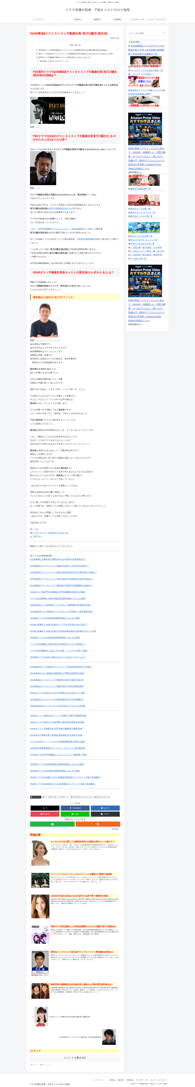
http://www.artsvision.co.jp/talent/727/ (48, 340)
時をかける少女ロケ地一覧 (142, 243)
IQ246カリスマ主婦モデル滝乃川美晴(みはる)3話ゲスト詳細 (57, 693)
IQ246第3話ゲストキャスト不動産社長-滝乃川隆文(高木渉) (56, 680)
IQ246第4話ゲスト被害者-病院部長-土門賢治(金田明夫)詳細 (57, 673)
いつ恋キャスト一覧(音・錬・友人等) (147, 251)
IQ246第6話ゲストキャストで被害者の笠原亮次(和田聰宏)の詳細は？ (61, 585)
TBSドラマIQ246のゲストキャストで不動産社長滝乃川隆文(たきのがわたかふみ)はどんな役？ (76, 54)
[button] (105, 814)
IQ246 (38, 127)
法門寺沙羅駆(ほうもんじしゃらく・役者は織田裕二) (62, 229)
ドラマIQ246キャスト (62, 797)
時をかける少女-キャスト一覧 (143, 240)
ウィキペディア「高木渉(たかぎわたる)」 (51, 533)
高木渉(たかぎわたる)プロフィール (54, 61)
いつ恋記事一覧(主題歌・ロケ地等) (146, 247)
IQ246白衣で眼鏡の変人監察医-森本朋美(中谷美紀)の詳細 (56, 735)
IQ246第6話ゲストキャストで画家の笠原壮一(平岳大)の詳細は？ (59, 566)
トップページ (98, 1080)
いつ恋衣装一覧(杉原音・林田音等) (146, 255)
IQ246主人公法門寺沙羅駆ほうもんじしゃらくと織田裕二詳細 (58, 755)
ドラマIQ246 (49, 797)
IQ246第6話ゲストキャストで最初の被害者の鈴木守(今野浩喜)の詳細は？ (63, 572)
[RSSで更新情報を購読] (98, 824)
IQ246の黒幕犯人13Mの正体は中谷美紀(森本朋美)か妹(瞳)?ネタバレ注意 (63, 631)
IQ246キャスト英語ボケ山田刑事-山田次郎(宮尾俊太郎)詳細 (57, 722)
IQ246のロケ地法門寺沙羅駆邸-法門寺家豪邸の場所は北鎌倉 (57, 592)
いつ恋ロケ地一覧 (138, 258)
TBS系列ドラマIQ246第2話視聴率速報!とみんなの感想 (55, 771)
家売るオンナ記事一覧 (140, 209)
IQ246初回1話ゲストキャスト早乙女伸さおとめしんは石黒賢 (57, 706)
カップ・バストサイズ (158, 1080)
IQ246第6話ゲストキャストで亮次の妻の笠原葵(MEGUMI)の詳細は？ (61, 579)
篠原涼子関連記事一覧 (140, 189)
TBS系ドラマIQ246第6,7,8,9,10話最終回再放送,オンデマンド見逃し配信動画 (65, 777)
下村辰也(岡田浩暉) (85, 239)
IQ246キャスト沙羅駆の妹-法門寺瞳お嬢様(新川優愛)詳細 (56, 728)
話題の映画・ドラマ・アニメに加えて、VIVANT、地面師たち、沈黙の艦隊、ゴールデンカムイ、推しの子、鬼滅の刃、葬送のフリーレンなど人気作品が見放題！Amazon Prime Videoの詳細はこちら (146, 158)
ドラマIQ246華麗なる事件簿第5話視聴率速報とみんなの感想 (57, 598)
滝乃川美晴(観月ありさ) (60, 208)
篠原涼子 (121, 1080)
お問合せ (112, 1080)
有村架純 (130, 1080)
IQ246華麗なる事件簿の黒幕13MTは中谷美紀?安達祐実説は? (58, 559)
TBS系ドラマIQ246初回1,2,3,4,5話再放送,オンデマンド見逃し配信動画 (62, 784)
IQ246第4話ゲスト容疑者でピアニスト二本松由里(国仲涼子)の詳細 (60, 667)
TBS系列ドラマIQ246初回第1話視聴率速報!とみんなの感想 (57, 764)
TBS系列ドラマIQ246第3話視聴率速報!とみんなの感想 (55, 638)
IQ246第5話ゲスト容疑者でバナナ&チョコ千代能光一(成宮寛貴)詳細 (61, 611)
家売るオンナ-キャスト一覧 (142, 212)
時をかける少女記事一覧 (141, 236)
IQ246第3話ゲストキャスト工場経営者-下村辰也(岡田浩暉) (56, 686)
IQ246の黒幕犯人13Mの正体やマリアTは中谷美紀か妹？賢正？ (58, 624)
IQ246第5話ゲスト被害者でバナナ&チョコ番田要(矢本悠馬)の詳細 (60, 605)
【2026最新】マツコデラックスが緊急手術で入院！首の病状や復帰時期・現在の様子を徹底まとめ (146, 50)
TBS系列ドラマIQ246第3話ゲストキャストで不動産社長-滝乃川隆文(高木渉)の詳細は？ (73, 50)
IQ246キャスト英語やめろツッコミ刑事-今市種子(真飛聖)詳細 (58, 715)
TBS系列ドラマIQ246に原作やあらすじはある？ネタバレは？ (58, 657)
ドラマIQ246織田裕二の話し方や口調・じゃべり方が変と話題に (59, 651)
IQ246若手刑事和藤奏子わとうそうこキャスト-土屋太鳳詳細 (57, 748)
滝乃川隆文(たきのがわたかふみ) (83, 797)
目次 (72, 45)
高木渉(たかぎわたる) (102, 797)
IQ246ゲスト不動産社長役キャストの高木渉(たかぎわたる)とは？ (64, 57)
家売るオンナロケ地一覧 (141, 216)
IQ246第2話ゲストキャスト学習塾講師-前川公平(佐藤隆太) (56, 699)
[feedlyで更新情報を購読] (52, 824)
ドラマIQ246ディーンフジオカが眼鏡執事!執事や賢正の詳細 (57, 742)
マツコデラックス (141, 1080)
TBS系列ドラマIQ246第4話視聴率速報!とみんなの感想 (55, 618)
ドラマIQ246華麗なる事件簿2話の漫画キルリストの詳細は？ (57, 644)
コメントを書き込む (75, 1057)
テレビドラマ (36, 797)
